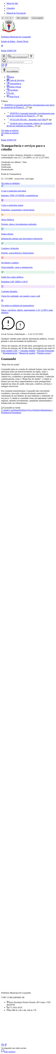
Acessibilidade (12, 71)
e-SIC (11, 93)
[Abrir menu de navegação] (4, 56)
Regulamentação (10, 353)
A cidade (5, 410)
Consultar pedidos (27, 350)
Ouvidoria (13, 90)
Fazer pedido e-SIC (9, 350)
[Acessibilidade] (31, 56)
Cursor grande (37, 18)
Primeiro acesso (44, 353)
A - (3, 18)
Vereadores (16, 412)
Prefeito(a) (23, 410)
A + (11, 18)
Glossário (11, 8)
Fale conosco (9, 1051)
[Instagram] (2, 66)
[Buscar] (4, 61)
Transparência (15, 83)
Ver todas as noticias (9, 130)
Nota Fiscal (14, 96)
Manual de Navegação (16, 13)
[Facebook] (6, 66)
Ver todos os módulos (10, 183)
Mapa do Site (12, 3)
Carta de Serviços (16, 80)
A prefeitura (14, 410)
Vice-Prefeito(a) (34, 410)
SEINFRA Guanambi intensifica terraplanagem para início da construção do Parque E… (31, 114)
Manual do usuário (27, 353)
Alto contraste (22, 18)
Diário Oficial (15, 87)
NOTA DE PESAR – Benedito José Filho (28, 119)
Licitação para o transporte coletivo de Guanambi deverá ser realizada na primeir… (29, 124)
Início (11, 77)
